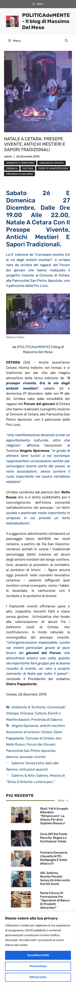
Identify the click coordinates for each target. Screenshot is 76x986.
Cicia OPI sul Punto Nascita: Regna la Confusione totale (53, 837)
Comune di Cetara (40, 738)
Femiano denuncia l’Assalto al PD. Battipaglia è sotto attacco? (53, 858)
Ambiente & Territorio (20, 163)
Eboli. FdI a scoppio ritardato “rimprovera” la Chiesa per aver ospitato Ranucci (54, 816)
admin (8, 156)
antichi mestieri (52, 726)
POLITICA (25, 347)
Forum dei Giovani (41, 744)
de (35, 347)
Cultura (27, 168)
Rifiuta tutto (38, 977)
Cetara (46, 732)
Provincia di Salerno (19, 174)
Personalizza (38, 966)
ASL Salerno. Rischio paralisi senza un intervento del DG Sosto (55, 878)
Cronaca (11, 168)
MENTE (43, 347)
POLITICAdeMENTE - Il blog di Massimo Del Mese (46, 21)
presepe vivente (33, 757)
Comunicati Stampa (51, 163)
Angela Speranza (25, 726)
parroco (12, 757)
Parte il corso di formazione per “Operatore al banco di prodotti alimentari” (55, 900)
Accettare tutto (38, 955)
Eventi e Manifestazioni (53, 168)
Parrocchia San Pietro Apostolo (31, 751)
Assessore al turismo (23, 732)
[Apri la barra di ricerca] (66, 41)
